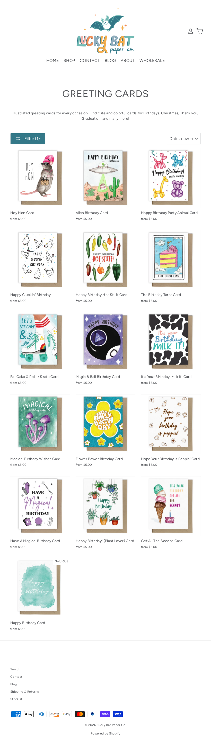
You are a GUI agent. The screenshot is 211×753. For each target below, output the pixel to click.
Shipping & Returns (24, 691)
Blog (110, 60)
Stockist (16, 699)
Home (52, 60)
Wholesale (152, 60)
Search (15, 669)
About (128, 60)
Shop (69, 60)
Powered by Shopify (105, 733)
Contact (90, 60)
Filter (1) (31, 138)
